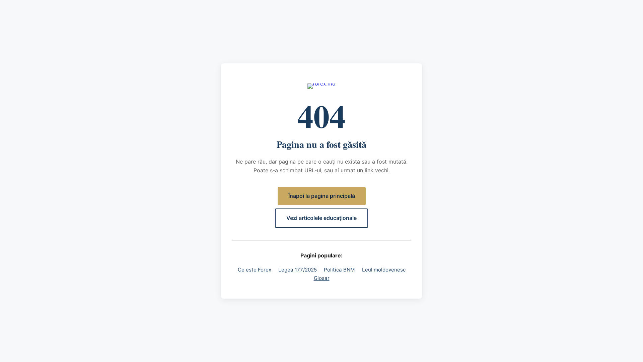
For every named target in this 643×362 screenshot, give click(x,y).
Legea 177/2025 (297, 269)
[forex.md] (321, 86)
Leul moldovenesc (384, 269)
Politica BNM (339, 269)
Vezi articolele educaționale (321, 218)
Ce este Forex (254, 269)
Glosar (322, 278)
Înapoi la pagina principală (321, 195)
